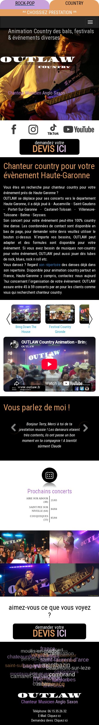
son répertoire (49, 264)
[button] (17, 436)
